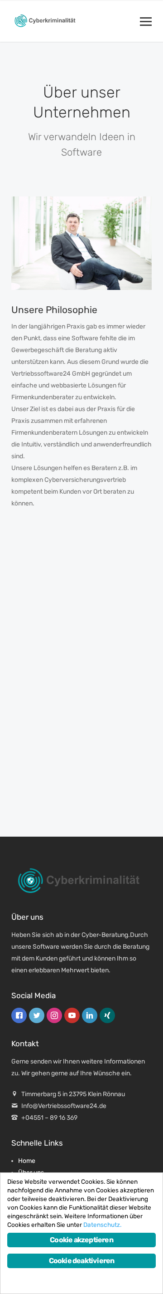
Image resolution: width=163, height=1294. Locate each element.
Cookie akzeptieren (81, 1239)
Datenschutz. (102, 1224)
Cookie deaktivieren (82, 1260)
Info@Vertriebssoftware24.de (63, 1106)
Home (26, 1161)
